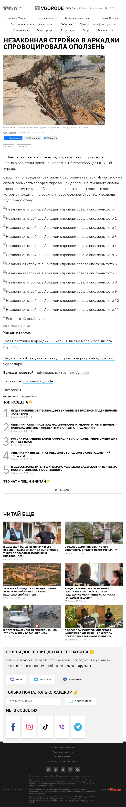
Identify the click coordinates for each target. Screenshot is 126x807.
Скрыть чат (63, 490)
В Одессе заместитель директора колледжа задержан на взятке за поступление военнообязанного (64, 468)
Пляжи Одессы (109, 18)
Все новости (105, 30)
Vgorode (82, 372)
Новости (7, 7)
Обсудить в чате (29, 396)
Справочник (10, 9)
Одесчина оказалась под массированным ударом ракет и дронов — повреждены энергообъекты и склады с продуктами (64, 426)
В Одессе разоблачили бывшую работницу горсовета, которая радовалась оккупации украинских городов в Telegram (90, 593)
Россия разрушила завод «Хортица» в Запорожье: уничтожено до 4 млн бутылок (64, 440)
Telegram (45, 679)
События (66, 24)
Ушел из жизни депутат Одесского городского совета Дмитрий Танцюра (60, 454)
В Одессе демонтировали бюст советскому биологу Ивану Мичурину (91, 548)
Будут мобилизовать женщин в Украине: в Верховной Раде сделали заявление (64, 412)
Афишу (84, 8)
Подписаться (83, 701)
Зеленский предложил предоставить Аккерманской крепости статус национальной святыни (29, 591)
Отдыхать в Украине (16, 18)
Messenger (75, 679)
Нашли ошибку (10, 396)
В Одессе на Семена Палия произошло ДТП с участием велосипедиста (30, 632)
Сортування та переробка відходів (31, 24)
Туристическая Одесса (78, 18)
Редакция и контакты (63, 752)
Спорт (86, 30)
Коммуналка (20, 30)
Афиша (17, 7)
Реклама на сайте (63, 756)
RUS (112, 8)
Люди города (44, 30)
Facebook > (12, 389)
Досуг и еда (67, 30)
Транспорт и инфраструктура (98, 24)
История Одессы (47, 18)
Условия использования (63, 747)
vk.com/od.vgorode (38, 381)
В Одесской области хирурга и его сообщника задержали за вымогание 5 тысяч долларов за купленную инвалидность (30, 551)
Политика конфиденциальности (63, 761)
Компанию (97, 8)
